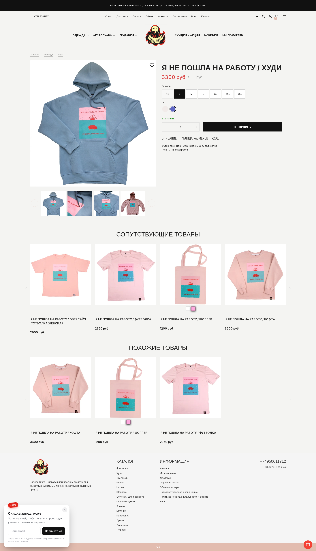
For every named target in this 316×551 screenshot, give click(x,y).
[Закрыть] (64, 509)
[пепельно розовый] (165, 109)
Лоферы (121, 529)
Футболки (122, 468)
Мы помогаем (168, 473)
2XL (227, 93)
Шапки (120, 482)
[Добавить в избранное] (152, 65)
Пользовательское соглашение (179, 491)
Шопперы (121, 491)
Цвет (164, 102)
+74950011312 (42, 16)
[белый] (188, 308)
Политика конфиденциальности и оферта (184, 496)
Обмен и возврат (170, 487)
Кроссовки (122, 515)
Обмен (149, 16)
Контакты (163, 16)
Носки (120, 487)
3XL (240, 93)
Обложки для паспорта (130, 496)
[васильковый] (173, 109)
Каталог (206, 16)
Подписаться (53, 531)
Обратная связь (169, 482)
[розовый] (193, 308)
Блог (194, 16)
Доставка (122, 16)
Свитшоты (122, 477)
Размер (166, 85)
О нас (108, 16)
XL (215, 93)
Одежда (48, 54)
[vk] (257, 16)
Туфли (120, 520)
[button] (34, 203)
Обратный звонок (275, 466)
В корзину (243, 127)
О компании (180, 16)
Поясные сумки (125, 501)
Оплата (137, 16)
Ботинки (121, 510)
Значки (120, 506)
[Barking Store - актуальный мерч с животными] (155, 35)
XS (167, 93)
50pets (46, 485)
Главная (34, 54)
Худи (60, 54)
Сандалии (122, 525)
